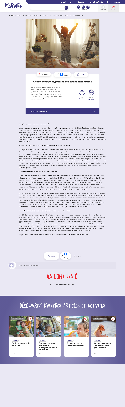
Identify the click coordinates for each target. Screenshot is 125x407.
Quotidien (81, 2)
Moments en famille (96, 2)
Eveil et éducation (113, 2)
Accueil (63, 2)
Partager (65, 75)
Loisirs (72, 2)
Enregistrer (45, 74)
